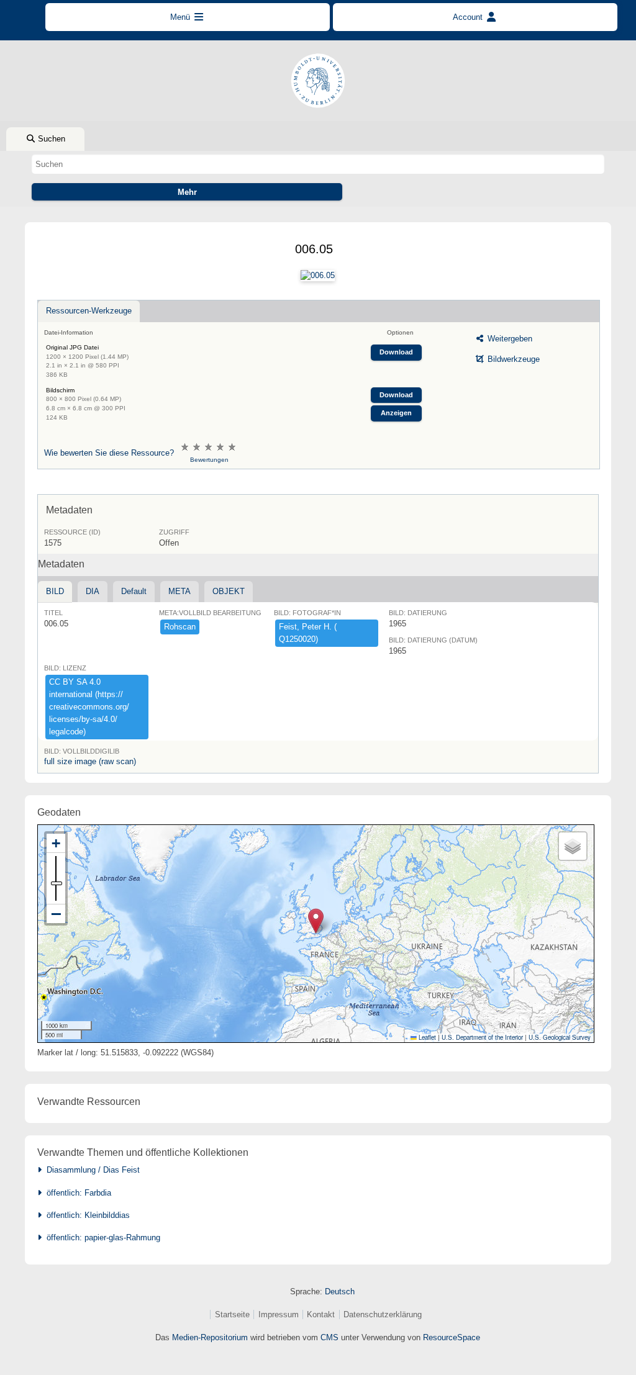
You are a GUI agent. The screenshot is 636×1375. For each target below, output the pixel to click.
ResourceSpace (451, 1337)
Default (134, 591)
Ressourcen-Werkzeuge (89, 310)
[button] (316, 921)
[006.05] (318, 275)
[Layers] (572, 846)
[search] (318, 164)
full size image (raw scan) (90, 761)
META (179, 591)
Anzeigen (396, 413)
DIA (92, 591)
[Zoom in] (56, 843)
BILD (55, 591)
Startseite (232, 1314)
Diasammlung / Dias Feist (91, 1169)
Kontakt (321, 1314)
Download (396, 352)
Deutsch (340, 1291)
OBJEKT (228, 591)
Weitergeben (508, 338)
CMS (329, 1337)
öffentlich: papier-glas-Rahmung (101, 1237)
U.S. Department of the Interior (482, 1037)
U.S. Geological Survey (560, 1037)
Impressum (278, 1314)
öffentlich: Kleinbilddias (86, 1215)
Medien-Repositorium (210, 1337)
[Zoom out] (56, 913)
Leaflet (426, 1037)
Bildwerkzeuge (512, 359)
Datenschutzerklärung (382, 1314)
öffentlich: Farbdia (76, 1192)
